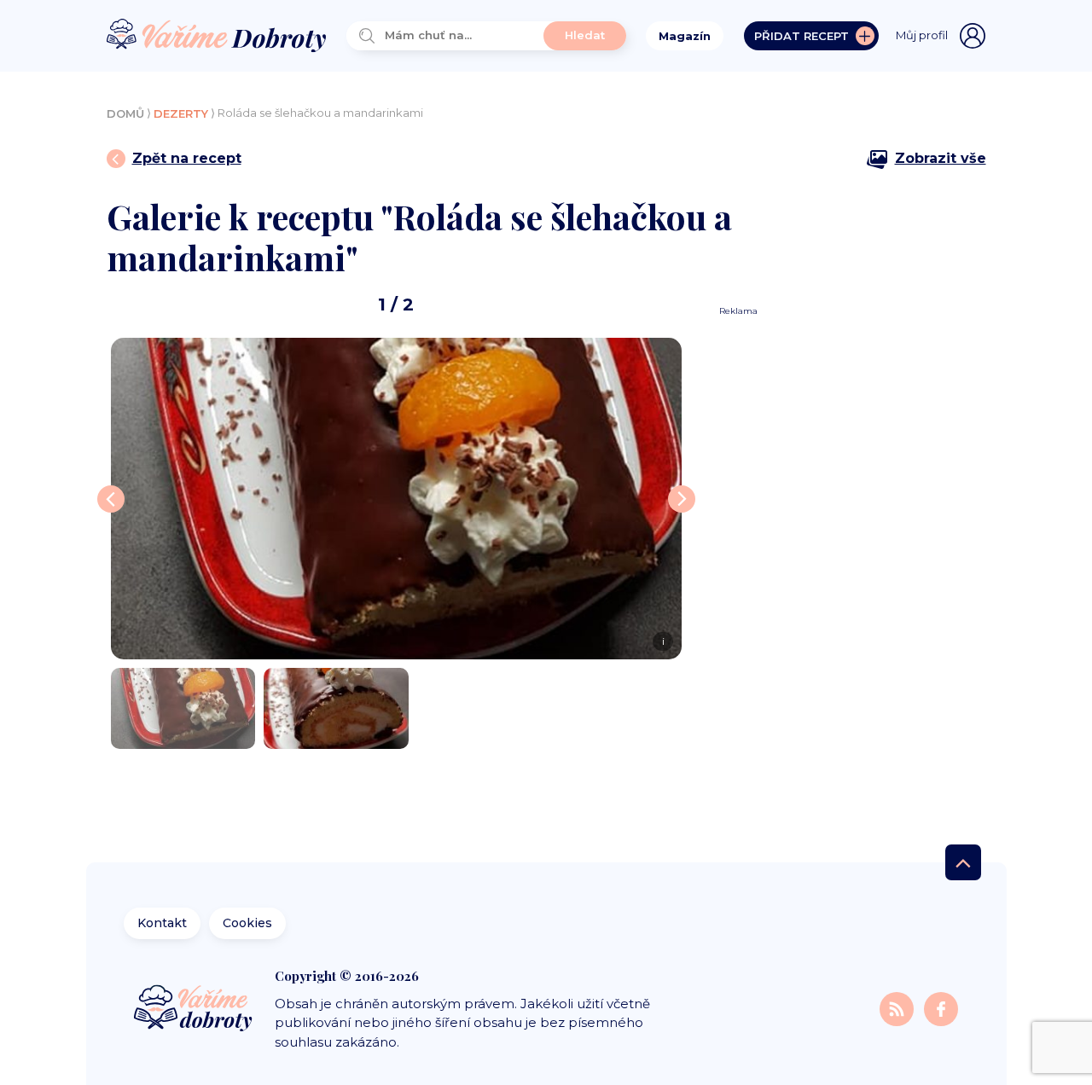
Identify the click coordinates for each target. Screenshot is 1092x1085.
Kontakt (162, 923)
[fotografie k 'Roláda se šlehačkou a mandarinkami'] (183, 709)
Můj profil (922, 35)
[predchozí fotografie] (111, 499)
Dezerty (181, 113)
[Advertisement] (846, 573)
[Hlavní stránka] (217, 36)
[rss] (898, 1009)
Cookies (247, 923)
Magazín (685, 36)
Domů (125, 113)
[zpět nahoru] (963, 862)
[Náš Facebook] (941, 1009)
